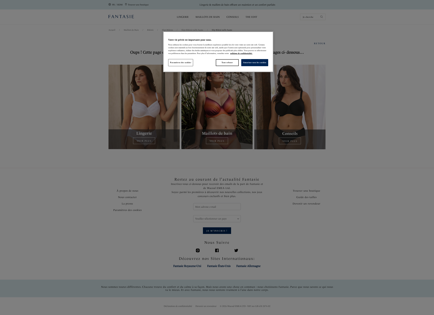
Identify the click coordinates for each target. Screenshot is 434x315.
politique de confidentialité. (241, 53)
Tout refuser (227, 62)
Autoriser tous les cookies (254, 62)
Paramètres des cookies (180, 62)
